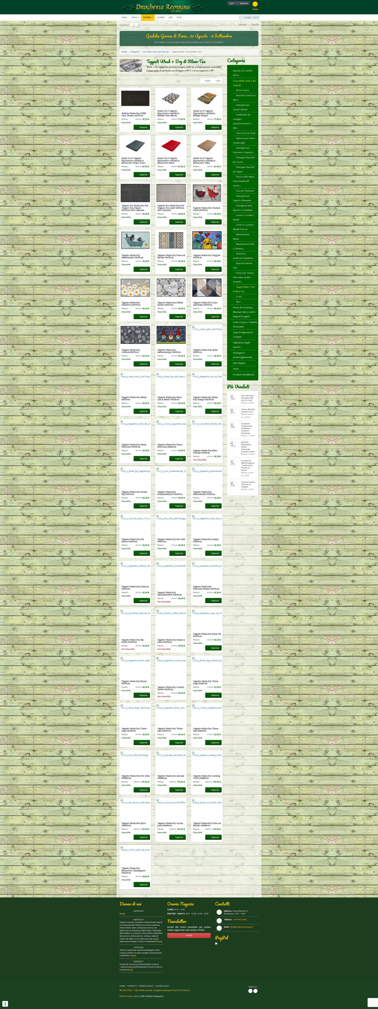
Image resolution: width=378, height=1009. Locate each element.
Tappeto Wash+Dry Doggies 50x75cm (206, 256)
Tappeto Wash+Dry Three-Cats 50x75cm (170, 729)
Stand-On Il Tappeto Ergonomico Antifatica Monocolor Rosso (168, 160)
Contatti (160, 17)
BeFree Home (242, 90)
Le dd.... (240, 296)
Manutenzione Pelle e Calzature (243, 246)
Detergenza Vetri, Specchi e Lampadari (243, 208)
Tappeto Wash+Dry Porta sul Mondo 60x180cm (207, 824)
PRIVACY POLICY (146, 986)
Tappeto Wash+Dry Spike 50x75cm (205, 351)
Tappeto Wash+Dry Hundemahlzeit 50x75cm (169, 493)
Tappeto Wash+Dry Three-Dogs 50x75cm (135, 729)
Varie (236, 369)
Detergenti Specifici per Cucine (244, 160)
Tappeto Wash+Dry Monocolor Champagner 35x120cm (133, 870)
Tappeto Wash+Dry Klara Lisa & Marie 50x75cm (169, 398)
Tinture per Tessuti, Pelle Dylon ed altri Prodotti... (243, 277)
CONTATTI (132, 986)
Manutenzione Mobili (241, 236)
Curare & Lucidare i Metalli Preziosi (243, 227)
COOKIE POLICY (162, 986)
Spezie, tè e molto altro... (242, 73)
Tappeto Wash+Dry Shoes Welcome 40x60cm (169, 445)
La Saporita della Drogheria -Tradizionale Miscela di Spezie (247, 465)
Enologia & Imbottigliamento (242, 355)
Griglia (207, 81)
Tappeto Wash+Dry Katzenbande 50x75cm (204, 493)
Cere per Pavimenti (245, 190)
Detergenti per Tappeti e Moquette (242, 198)
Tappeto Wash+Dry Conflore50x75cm (131, 351)
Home (124, 17)
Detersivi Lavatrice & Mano (244, 97)
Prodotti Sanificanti (243, 374)
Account (242, 24)
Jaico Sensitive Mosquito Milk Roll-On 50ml (247, 397)
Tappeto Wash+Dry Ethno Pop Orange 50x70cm (205, 398)
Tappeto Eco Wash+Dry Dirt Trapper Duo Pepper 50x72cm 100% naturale (135, 207)
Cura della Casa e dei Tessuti (155, 52)
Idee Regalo (239, 363)
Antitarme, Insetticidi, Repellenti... (244, 256)
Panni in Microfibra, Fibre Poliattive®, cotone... (244, 181)
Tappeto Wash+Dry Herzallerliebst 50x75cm (169, 593)
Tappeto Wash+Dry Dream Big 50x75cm (134, 493)
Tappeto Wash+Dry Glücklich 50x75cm (131, 303)
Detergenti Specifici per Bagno (244, 169)
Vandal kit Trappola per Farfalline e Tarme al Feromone (246, 428)
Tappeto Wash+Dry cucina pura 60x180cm (170, 824)
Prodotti (147, 17)
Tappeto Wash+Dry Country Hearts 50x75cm (170, 688)
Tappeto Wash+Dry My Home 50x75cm (133, 641)
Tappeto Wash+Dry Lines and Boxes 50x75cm (205, 303)
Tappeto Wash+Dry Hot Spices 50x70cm (133, 540)
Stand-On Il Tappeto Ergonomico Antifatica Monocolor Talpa (204, 160)
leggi (122, 914)
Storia (134, 17)
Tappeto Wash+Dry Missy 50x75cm (134, 398)
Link (170, 17)
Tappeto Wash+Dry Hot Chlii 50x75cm (171, 540)
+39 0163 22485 (240, 919)
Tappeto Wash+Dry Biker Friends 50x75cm (205, 451)
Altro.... (239, 301)
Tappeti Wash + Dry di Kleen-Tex (244, 289)
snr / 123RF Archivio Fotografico (149, 996)
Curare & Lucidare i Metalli (243, 217)
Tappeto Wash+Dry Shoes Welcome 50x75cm (134, 445)
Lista (218, 81)
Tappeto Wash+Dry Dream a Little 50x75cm (171, 641)
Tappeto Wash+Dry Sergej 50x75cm (205, 540)
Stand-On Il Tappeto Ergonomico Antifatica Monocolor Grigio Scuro (133, 160)
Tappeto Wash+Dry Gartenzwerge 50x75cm (169, 351)
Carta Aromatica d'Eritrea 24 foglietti (248, 484)
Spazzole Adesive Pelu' (242, 265)
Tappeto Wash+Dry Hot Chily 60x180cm (136, 777)
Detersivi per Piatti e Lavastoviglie (244, 140)
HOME (122, 986)
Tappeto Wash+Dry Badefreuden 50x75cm (132, 256)
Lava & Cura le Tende (245, 133)
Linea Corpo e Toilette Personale (245, 324)
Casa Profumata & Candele (243, 335)
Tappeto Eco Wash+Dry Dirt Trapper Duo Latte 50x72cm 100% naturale (170, 207)
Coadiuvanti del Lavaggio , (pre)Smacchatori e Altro (242, 121)
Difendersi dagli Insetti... (241, 345)
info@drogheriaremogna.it (241, 927)
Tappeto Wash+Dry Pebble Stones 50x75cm (170, 303)
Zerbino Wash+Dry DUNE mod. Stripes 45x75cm (134, 114)
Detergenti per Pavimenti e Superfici (243, 150)
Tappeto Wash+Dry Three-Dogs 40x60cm (206, 682)
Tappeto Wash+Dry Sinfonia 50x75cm (135, 587)
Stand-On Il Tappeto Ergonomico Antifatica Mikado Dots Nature (168, 113)
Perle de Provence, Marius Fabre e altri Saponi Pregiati (244, 312)
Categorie (134, 52)
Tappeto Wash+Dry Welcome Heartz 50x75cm (206, 587)
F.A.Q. (179, 17)
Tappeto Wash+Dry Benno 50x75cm (134, 682)
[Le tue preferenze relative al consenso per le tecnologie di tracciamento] (5, 1004)
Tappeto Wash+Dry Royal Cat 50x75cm (207, 635)
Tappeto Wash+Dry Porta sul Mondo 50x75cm (171, 256)
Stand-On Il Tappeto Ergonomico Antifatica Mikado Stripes (204, 113)
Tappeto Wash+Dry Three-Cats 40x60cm (206, 729)
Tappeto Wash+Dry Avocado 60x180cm (170, 777)
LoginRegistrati (238, 3)
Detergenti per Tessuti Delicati (241, 107)
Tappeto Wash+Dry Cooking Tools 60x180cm (206, 777)
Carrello (254, 24)
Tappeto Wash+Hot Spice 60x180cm (134, 824)
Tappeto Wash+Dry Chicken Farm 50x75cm (206, 209)
